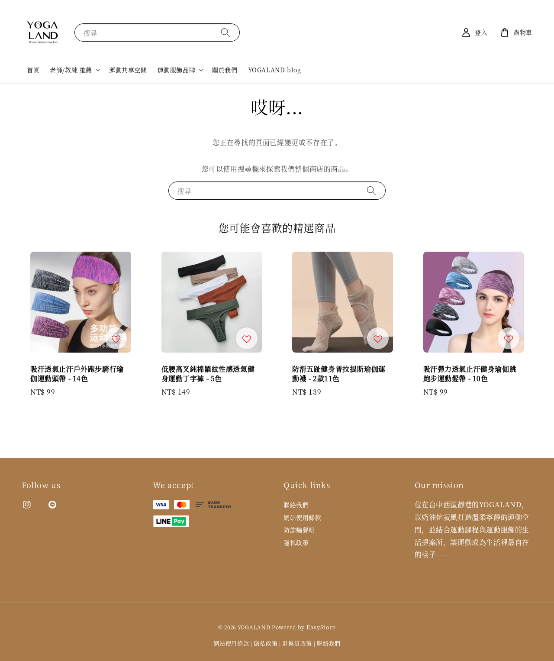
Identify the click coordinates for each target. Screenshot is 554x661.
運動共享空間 (128, 69)
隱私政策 (296, 542)
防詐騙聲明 (299, 529)
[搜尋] (225, 32)
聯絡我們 (296, 505)
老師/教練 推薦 (71, 70)
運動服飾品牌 (177, 70)
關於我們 (224, 69)
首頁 (33, 69)
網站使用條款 (302, 517)
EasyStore (321, 627)
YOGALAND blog (274, 69)
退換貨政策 (297, 643)
